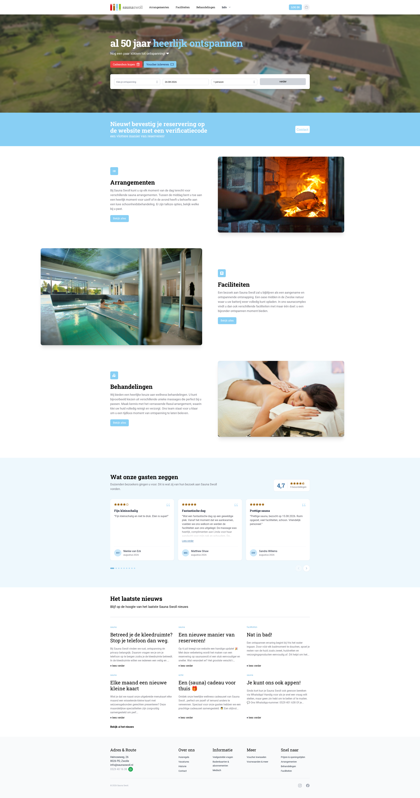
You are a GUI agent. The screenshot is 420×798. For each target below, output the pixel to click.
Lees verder (188, 541)
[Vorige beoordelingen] (298, 568)
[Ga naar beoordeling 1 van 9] (112, 568)
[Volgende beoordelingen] (306, 568)
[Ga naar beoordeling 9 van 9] (134, 568)
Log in (295, 7)
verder (282, 81)
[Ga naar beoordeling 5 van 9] (124, 568)
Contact (302, 129)
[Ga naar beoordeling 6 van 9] (126, 568)
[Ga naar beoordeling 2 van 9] (116, 568)
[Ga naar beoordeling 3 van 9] (118, 568)
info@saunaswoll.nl (121, 764)
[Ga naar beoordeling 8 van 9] (132, 568)
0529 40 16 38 (118, 769)
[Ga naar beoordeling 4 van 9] (121, 568)
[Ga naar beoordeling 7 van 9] (129, 568)
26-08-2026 (171, 82)
